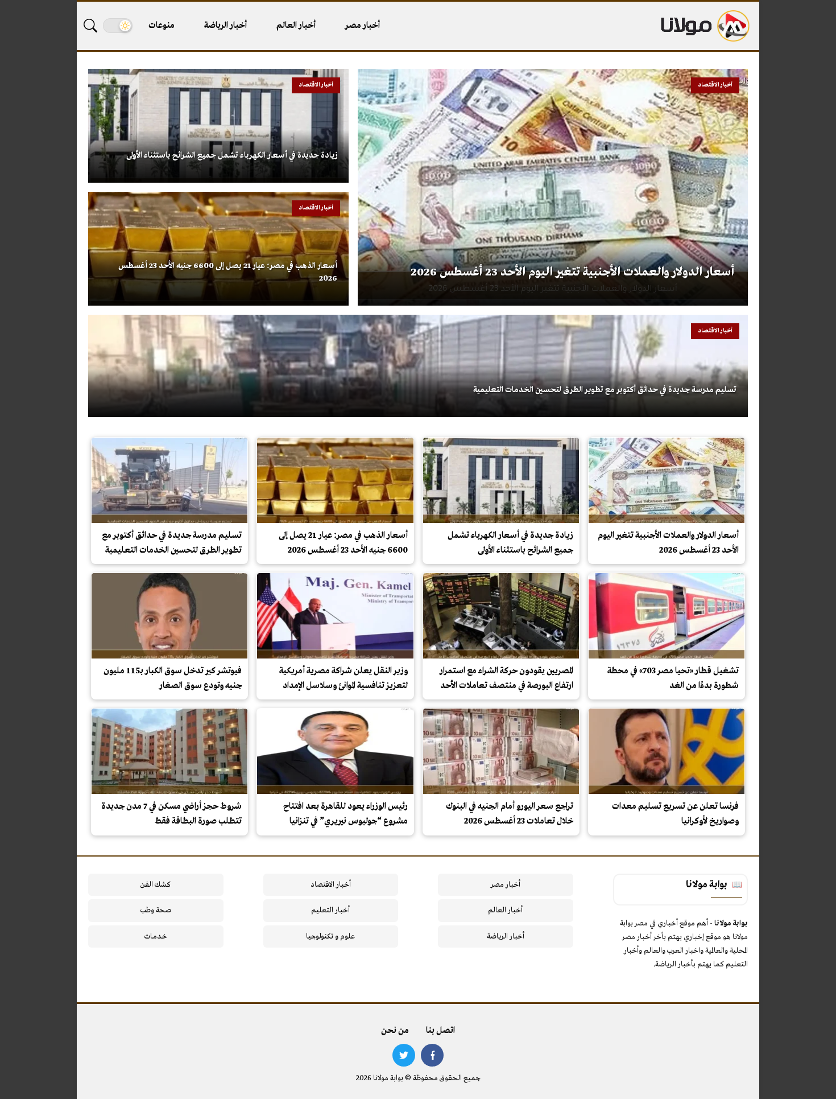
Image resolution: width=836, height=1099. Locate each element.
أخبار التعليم (330, 910)
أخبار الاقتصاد (331, 885)
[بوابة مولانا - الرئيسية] (704, 25)
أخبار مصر (362, 25)
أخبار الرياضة (225, 25)
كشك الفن (155, 885)
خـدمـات (155, 936)
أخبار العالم (296, 25)
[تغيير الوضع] (118, 25)
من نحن (395, 1030)
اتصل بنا (440, 1030)
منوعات (161, 25)
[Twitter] (403, 1055)
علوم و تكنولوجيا (330, 936)
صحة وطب (155, 910)
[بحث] (90, 25)
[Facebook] (432, 1055)
